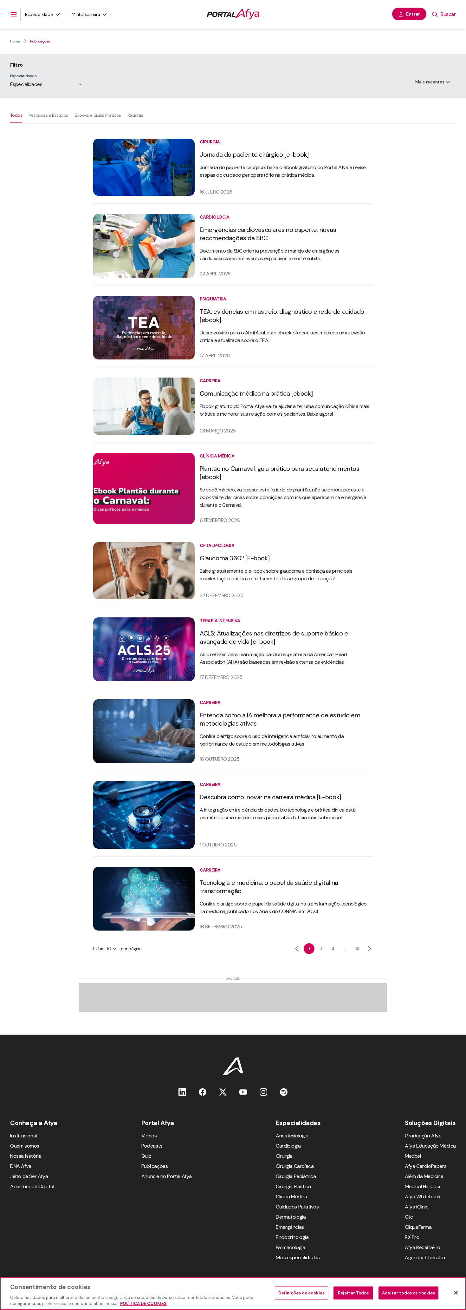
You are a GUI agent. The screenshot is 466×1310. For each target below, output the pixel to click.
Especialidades (23, 75)
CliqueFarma (418, 1227)
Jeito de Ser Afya (29, 1176)
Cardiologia (288, 1145)
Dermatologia (291, 1217)
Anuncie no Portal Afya (166, 1176)
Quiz (146, 1156)
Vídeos (149, 1135)
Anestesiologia (292, 1135)
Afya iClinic (416, 1206)
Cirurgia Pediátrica (296, 1176)
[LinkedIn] (182, 1092)
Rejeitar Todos (353, 1293)
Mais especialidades (298, 1257)
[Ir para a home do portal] (233, 14)
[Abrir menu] (14, 14)
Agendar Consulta (425, 1257)
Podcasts (152, 1145)
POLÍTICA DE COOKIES (143, 1303)
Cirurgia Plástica (293, 1186)
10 (357, 948)
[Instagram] (263, 1092)
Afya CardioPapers (425, 1166)
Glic (409, 1217)
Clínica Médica (291, 1196)
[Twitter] (223, 1092)
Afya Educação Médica (430, 1145)
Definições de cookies (301, 1293)
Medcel (413, 1156)
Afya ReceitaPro (422, 1247)
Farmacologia (290, 1247)
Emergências (290, 1227)
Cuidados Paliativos (297, 1206)
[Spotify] (284, 1092)
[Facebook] (202, 1092)
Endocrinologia (292, 1237)
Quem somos (24, 1145)
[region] (233, 1293)
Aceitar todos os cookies (408, 1293)
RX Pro (412, 1237)
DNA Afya (20, 1166)
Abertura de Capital (32, 1186)
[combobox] (10, 84)
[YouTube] (243, 1092)
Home (15, 41)
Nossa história (25, 1156)
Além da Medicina (424, 1176)
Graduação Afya (423, 1135)
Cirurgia (284, 1156)
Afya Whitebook (423, 1196)
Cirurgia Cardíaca (295, 1166)
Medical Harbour (423, 1186)
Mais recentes (429, 82)
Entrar (413, 14)
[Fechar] (456, 1293)
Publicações (40, 41)
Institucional (23, 1135)
